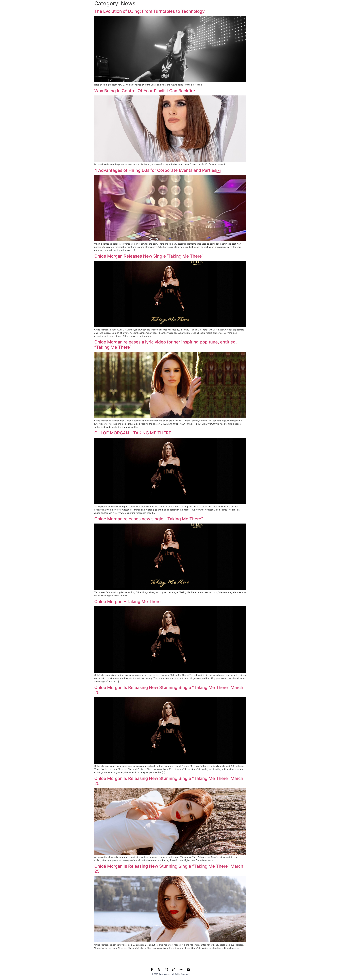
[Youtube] (35, 5)
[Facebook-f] (7, 5)
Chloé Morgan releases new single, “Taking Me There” (148, 518)
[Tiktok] (24, 5)
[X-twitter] (13, 5)
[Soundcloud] (29, 5)
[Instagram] (18, 5)
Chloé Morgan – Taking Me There (127, 601)
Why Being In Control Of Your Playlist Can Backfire (144, 90)
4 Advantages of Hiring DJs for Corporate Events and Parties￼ (157, 170)
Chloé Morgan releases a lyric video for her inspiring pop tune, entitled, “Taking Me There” (165, 344)
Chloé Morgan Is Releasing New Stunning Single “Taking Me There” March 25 (168, 690)
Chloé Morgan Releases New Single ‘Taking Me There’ (148, 256)
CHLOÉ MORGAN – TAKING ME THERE (132, 432)
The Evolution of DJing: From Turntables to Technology (149, 11)
